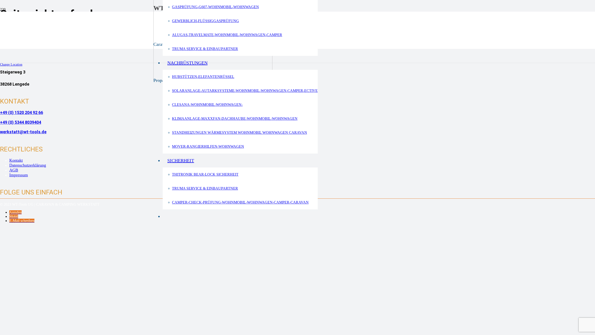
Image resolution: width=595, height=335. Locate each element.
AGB (13, 170)
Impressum (18, 175)
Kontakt (16, 160)
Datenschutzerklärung (27, 165)
